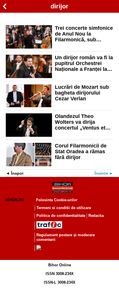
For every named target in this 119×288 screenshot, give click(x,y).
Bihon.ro (15, 200)
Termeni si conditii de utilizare (63, 208)
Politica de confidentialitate (60, 215)
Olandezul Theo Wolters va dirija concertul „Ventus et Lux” (80, 122)
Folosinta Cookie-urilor (56, 200)
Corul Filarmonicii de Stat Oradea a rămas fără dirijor (81, 151)
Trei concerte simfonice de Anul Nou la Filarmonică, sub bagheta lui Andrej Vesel (84, 34)
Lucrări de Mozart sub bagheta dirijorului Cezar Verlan (82, 92)
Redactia (96, 215)
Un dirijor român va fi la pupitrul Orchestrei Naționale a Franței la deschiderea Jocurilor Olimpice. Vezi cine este (84, 63)
